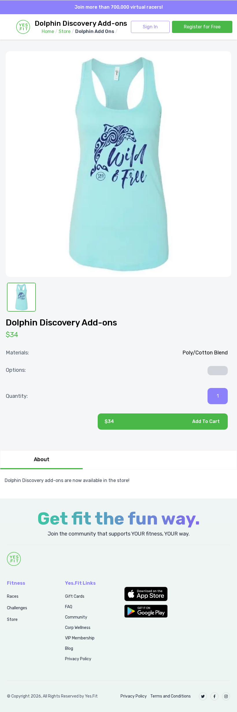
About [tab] (41, 459)
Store (12, 619)
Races (12, 596)
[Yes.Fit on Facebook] (214, 696)
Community (76, 617)
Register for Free (202, 27)
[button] (148, 594)
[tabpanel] (118, 480)
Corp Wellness (77, 627)
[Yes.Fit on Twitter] (203, 696)
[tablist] (118, 460)
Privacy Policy (78, 658)
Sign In (150, 27)
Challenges (17, 608)
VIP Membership (80, 638)
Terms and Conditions (170, 696)
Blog (69, 648)
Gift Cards (74, 596)
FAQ (68, 606)
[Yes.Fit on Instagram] (226, 696)
